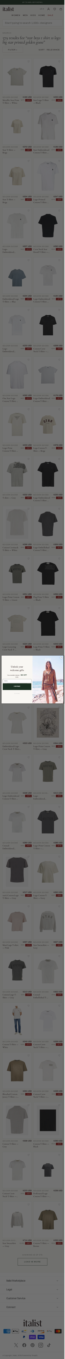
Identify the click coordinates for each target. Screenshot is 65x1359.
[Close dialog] (60, 657)
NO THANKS (15, 693)
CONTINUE (16, 686)
